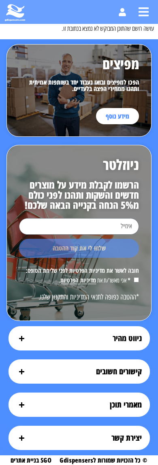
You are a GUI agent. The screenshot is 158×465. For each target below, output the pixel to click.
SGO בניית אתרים (31, 460)
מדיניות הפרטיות (78, 280)
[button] (144, 12)
